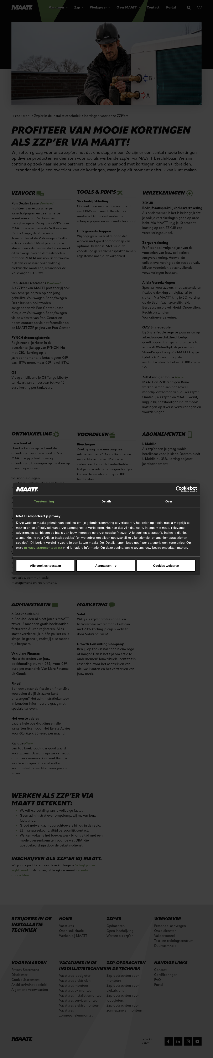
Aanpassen (103, 565)
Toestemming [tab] (44, 501)
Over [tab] (168, 501)
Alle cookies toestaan (45, 565)
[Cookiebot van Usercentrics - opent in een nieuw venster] (179, 489)
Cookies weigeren (166, 565)
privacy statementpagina (43, 547)
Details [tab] (107, 501)
